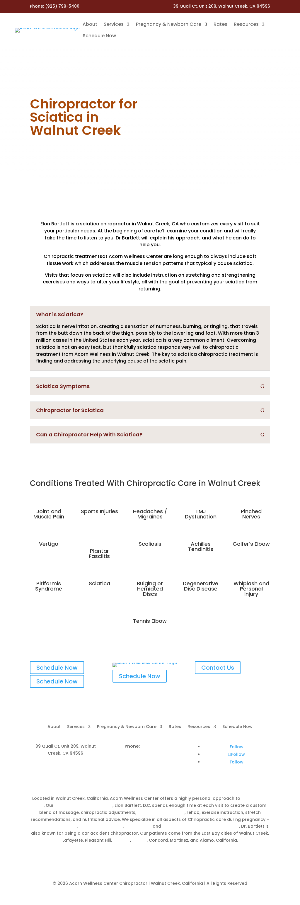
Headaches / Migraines (150, 514)
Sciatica (99, 583)
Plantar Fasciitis (99, 553)
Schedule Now (99, 36)
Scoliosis (150, 543)
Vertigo (48, 543)
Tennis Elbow (150, 621)
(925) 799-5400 (62, 6)
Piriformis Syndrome (48, 586)
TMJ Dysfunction (201, 514)
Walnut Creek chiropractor (83, 805)
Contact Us (217, 668)
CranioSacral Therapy (161, 812)
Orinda (139, 840)
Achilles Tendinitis (200, 546)
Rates (220, 24)
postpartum (138, 826)
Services (114, 24)
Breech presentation (101, 826)
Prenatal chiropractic (54, 826)
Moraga (121, 840)
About (90, 24)
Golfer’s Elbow (251, 543)
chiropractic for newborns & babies (200, 826)
